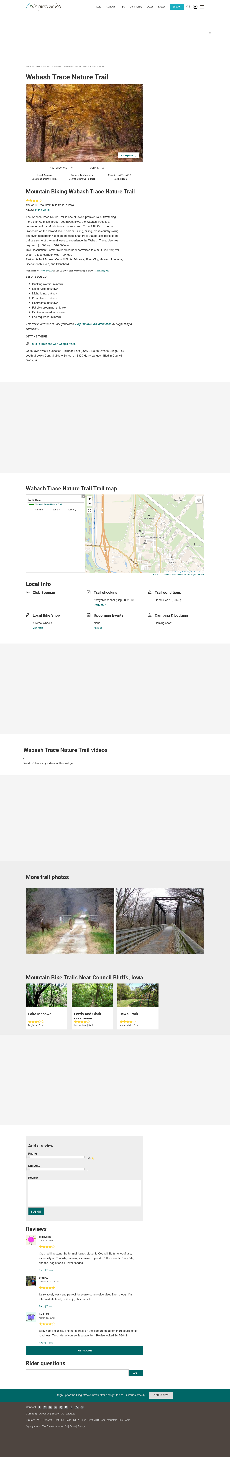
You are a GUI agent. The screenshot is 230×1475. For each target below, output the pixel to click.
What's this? (100, 604)
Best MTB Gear (96, 1420)
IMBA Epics (79, 1420)
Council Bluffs (75, 66)
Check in (109, 167)
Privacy (81, 1426)
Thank (49, 1270)
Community (136, 6)
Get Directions (59, 167)
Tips (122, 6)
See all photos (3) (128, 155)
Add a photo (79, 167)
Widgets (70, 1413)
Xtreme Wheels (42, 623)
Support (176, 6)
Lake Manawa (39, 1014)
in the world (42, 210)
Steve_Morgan (46, 270)
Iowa (66, 66)
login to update (162, 604)
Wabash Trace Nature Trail (93, 66)
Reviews (110, 6)
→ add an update (101, 270)
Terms (72, 1426)
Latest (161, 6)
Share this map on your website (190, 574)
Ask (136, 1373)
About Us (44, 1413)
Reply (42, 1270)
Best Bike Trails (62, 1420)
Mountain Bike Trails (41, 66)
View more (38, 627)
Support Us (57, 1413)
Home (28, 66)
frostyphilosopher (104, 600)
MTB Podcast (44, 1420)
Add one (98, 627)
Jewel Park (129, 1014)
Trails (98, 6)
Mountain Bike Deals (118, 1420)
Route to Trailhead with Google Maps (52, 344)
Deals (150, 6)
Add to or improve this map (164, 574)
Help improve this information (93, 324)
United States (56, 66)
